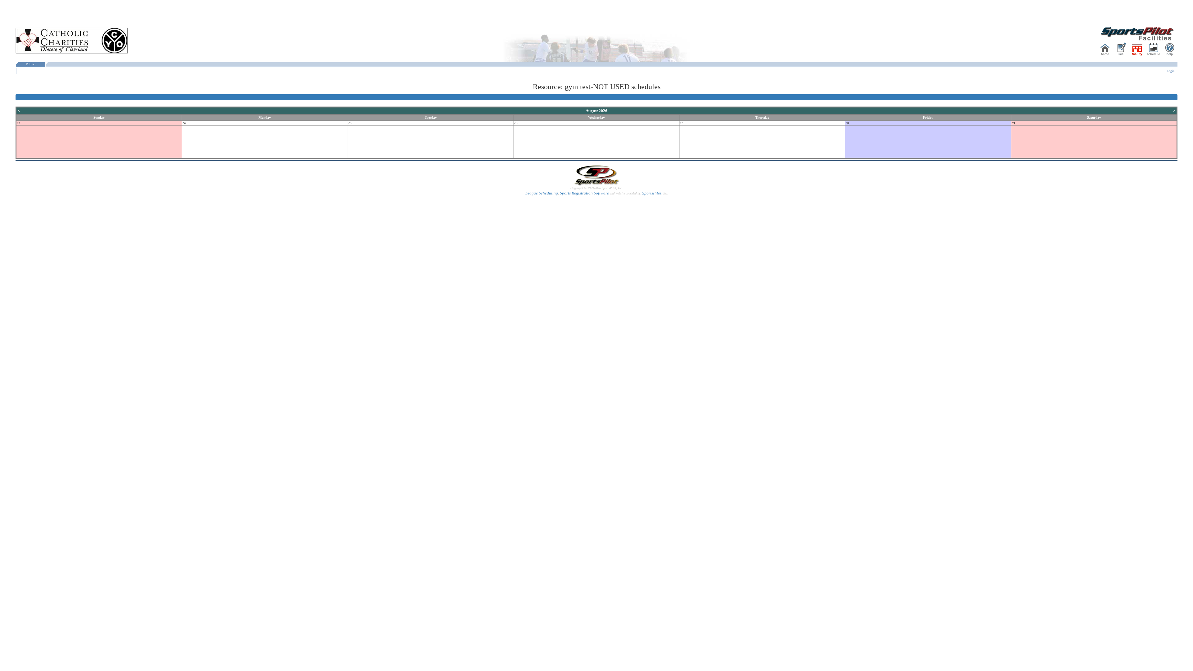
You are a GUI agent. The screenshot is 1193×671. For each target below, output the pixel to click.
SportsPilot (651, 193)
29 (1013, 123)
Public (30, 64)
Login (1171, 71)
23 (18, 123)
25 (350, 123)
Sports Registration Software (584, 193)
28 (847, 123)
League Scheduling (541, 193)
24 (184, 123)
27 (681, 123)
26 (516, 123)
